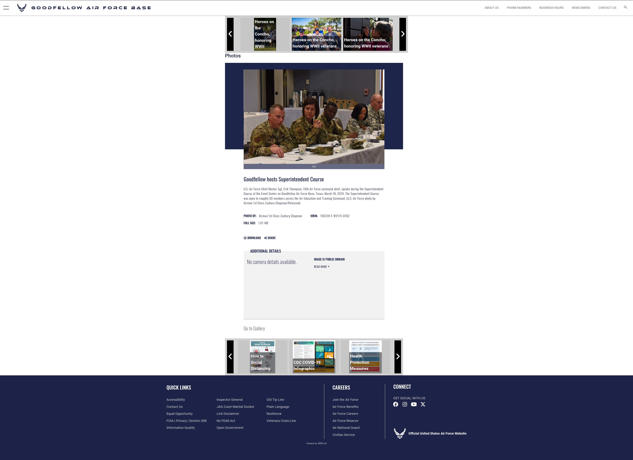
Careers (341, 387)
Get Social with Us (409, 398)
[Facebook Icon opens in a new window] (395, 404)
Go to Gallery (254, 328)
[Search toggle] (625, 8)
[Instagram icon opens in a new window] (404, 404)
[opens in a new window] (423, 404)
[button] (5, 8)
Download (254, 238)
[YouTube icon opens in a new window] (413, 404)
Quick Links (178, 387)
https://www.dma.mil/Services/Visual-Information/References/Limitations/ (334, 299)
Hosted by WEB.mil (317, 443)
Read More (321, 267)
